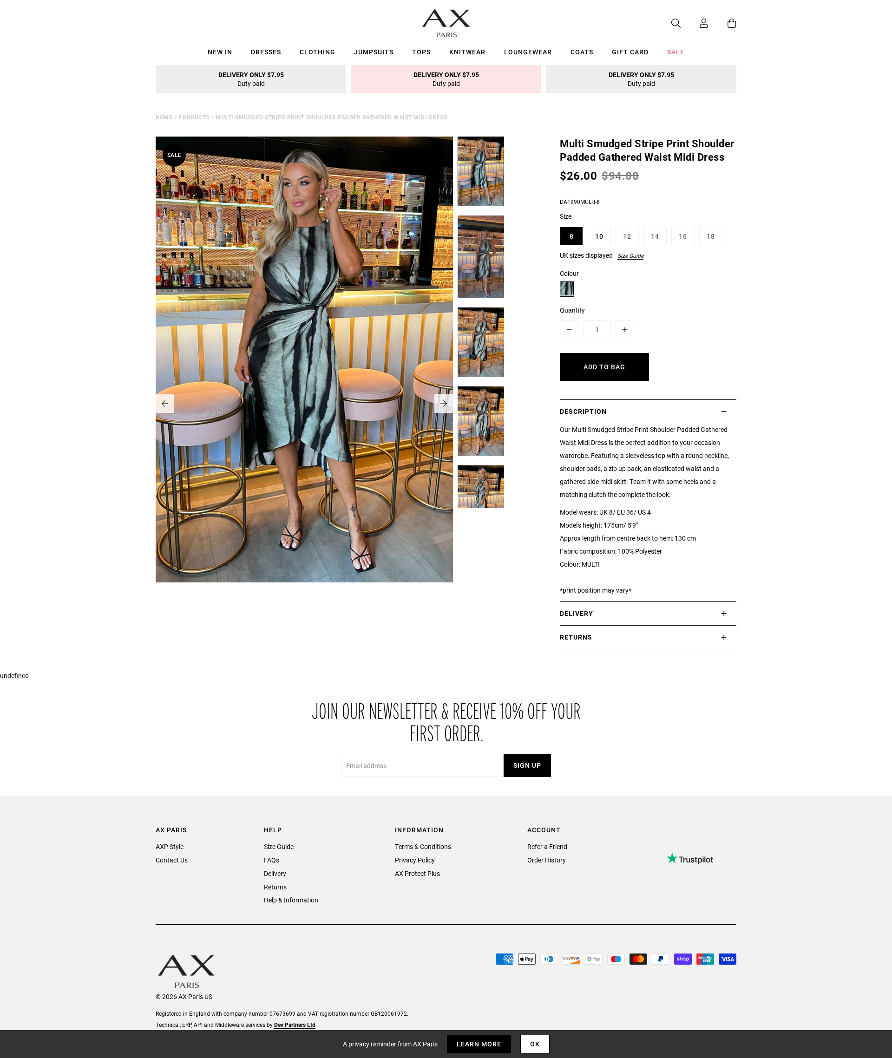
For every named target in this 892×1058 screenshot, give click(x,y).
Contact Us (172, 860)
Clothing (317, 51)
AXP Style (170, 846)
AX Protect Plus (417, 873)
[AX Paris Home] (446, 23)
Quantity (572, 310)
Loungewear (528, 51)
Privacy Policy (415, 860)
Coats (582, 51)
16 (683, 236)
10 (599, 236)
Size (565, 216)
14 (655, 236)
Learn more (479, 1043)
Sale (675, 51)
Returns (275, 886)
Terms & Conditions (423, 846)
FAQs (271, 860)
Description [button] (583, 411)
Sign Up (527, 765)
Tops (421, 51)
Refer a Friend (547, 846)
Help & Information (291, 899)
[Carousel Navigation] (304, 403)
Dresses (266, 51)
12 (627, 236)
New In (220, 51)
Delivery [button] (576, 613)
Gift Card (630, 51)
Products (194, 117)
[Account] (694, 23)
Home (164, 117)
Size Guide (630, 255)
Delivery (275, 873)
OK (535, 1043)
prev (165, 403)
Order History (546, 860)
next (443, 403)
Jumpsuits (374, 51)
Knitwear (467, 51)
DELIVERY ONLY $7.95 (251, 79)
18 (711, 236)
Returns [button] (576, 637)
